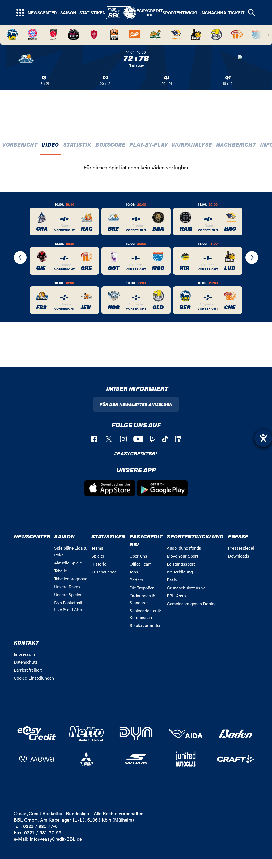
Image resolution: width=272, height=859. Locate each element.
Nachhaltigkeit (226, 13)
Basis (172, 580)
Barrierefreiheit (28, 670)
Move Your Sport (182, 556)
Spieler (97, 556)
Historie (98, 564)
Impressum (24, 654)
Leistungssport (181, 564)
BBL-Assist (177, 596)
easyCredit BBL (149, 12)
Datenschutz (25, 662)
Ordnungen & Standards (142, 599)
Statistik (77, 144)
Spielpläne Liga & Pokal (70, 551)
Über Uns (138, 556)
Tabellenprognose (70, 579)
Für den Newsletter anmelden (136, 404)
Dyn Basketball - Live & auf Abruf (69, 605)
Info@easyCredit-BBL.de (56, 838)
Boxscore (110, 144)
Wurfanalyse (192, 144)
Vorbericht (19, 144)
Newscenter (42, 13)
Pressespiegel (241, 548)
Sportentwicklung (185, 13)
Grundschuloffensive (186, 588)
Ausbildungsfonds (184, 548)
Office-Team (141, 564)
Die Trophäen (142, 588)
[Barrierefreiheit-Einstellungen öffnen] (263, 438)
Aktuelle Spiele (68, 563)
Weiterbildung (180, 572)
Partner (136, 580)
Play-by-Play (148, 144)
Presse (238, 536)
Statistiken (92, 13)
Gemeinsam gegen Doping (192, 604)
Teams (97, 548)
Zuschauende (104, 572)
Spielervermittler (145, 625)
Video (50, 144)
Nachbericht (236, 144)
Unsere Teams (67, 587)
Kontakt (26, 642)
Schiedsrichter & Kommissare (145, 613)
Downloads (238, 556)
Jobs (134, 572)
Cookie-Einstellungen (34, 678)
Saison (68, 13)
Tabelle (60, 571)
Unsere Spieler (68, 594)
